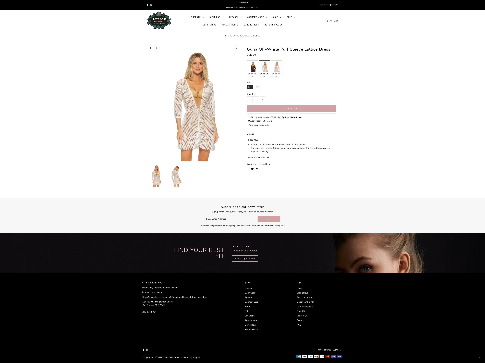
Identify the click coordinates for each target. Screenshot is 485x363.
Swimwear (250, 292)
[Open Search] (327, 21)
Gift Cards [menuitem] (209, 24)
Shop (275, 17)
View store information (259, 125)
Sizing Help (264, 164)
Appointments (252, 320)
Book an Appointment (245, 258)
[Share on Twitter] (252, 169)
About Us (301, 311)
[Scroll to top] (479, 357)
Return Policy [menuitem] (273, 24)
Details (250, 133)
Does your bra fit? (305, 301)
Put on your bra (304, 297)
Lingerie (248, 288)
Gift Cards (249, 315)
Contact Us (302, 315)
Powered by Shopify (190, 357)
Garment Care (251, 301)
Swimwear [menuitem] (215, 17)
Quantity (251, 94)
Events (300, 320)
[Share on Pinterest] (257, 169)
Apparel (248, 297)
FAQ (299, 324)
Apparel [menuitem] (234, 17)
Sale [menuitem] (290, 17)
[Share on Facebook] (248, 169)
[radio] (252, 69)
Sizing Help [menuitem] (251, 24)
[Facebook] (148, 5)
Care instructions (305, 306)
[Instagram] (150, 5)
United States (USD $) (328, 5)
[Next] (157, 48)
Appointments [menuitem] (230, 24)
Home (226, 36)
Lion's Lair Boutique (169, 357)
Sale (247, 311)
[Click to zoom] (236, 48)
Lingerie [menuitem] (196, 17)
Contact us (252, 164)
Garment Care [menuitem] (256, 17)
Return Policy (251, 329)
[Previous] (150, 48)
